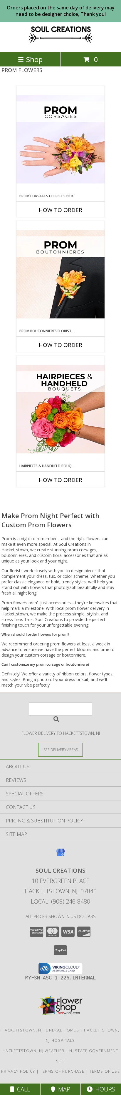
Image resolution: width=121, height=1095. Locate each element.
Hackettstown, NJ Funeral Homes (40, 1030)
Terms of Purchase (62, 1071)
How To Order (60, 210)
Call (22, 1089)
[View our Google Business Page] (60, 855)
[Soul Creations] (60, 43)
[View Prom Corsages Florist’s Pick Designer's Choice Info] (60, 139)
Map (62, 1089)
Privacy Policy (18, 1071)
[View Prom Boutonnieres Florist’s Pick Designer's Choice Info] (60, 274)
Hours (104, 1089)
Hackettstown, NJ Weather (33, 1050)
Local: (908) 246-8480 (60, 901)
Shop (34, 59)
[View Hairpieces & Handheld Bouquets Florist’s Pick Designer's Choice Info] (60, 409)
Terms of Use (104, 1071)
